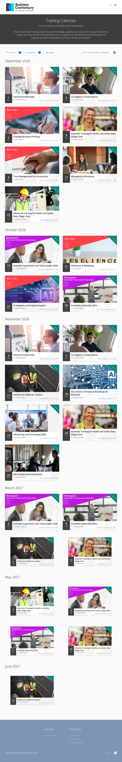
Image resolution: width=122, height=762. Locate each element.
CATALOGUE (74, 735)
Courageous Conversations (84, 96)
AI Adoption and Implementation (29, 305)
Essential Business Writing (26, 136)
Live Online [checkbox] (49, 52)
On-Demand (74, 739)
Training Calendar (49, 735)
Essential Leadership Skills (84, 305)
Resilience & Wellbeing (82, 265)
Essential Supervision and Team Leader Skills (35, 265)
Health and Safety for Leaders (28, 394)
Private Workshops (76, 742)
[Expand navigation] (115, 5)
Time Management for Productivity (30, 176)
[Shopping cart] (111, 5)
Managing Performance (82, 176)
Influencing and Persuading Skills (29, 434)
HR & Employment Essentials (27, 474)
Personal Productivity (23, 96)
